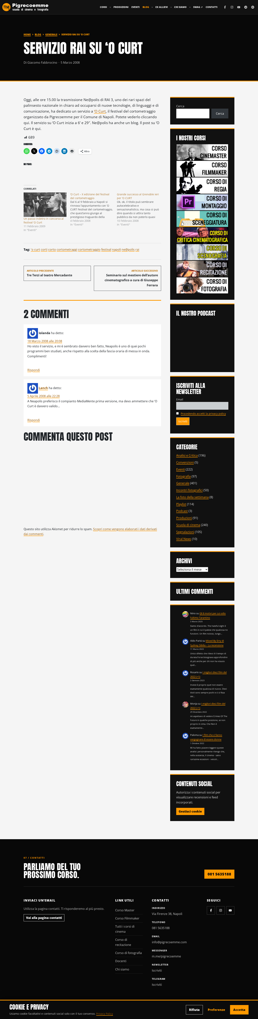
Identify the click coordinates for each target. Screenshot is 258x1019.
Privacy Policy (104, 1013)
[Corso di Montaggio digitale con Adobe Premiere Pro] (202, 202)
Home (27, 34)
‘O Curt (100, 111)
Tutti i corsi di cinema (124, 928)
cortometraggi (67, 249)
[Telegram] (246, 7)
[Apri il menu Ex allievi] (171, 7)
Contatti (211, 7)
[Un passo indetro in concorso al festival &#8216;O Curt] (45, 204)
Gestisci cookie (190, 811)
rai (137, 249)
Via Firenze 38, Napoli (167, 914)
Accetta (239, 1010)
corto (52, 249)
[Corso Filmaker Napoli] (202, 169)
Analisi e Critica (187, 455)
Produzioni (121, 7)
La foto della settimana (192, 497)
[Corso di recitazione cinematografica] (202, 268)
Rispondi (33, 370)
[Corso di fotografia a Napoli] (202, 285)
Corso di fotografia (128, 953)
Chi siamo (180, 7)
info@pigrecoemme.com (169, 942)
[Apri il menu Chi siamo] (190, 7)
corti (44, 249)
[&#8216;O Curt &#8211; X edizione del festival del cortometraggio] (93, 209)
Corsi (103, 7)
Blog (146, 7)
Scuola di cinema (188, 525)
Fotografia (183, 476)
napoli (116, 249)
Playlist (181, 504)
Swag (198, 7)
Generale (51, 34)
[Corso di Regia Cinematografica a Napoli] (202, 185)
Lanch (43, 388)
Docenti (120, 961)
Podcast (182, 511)
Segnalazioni (185, 532)
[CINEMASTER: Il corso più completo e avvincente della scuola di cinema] (202, 152)
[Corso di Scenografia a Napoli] (202, 252)
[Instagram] (232, 7)
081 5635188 (219, 874)
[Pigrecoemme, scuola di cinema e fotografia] (25, 7)
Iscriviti (157, 970)
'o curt (35, 249)
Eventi (135, 7)
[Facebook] (225, 7)
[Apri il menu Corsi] (110, 7)
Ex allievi (161, 7)
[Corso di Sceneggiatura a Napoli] (202, 218)
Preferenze (216, 1010)
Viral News (183, 539)
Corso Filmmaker (127, 918)
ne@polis (128, 249)
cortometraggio (89, 249)
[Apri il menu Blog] (152, 7)
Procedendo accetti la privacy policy (203, 413)
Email (179, 399)
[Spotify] (253, 7)
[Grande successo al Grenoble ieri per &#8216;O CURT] (140, 209)
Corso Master (124, 910)
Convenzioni (185, 462)
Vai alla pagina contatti (44, 918)
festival (106, 249)
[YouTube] (239, 7)
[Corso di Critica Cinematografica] (202, 235)
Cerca (180, 106)
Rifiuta (194, 1010)
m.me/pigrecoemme (166, 956)
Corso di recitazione (123, 942)
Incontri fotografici (189, 490)
